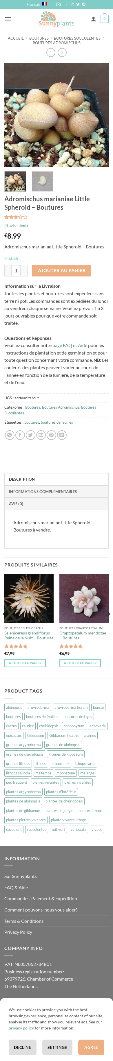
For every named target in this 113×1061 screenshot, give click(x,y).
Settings (57, 1047)
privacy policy (21, 1027)
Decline (22, 1047)
